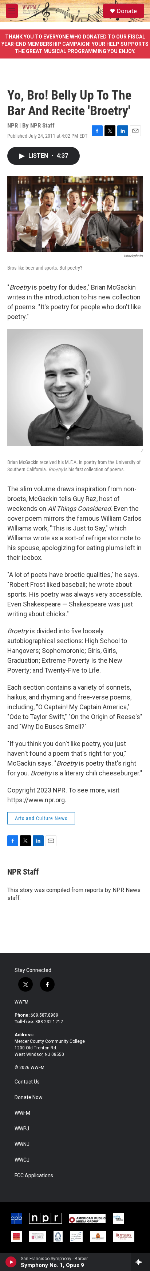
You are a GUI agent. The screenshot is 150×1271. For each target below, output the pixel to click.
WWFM (21, 1002)
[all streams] (140, 1262)
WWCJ (22, 1160)
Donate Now (29, 1097)
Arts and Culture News (41, 818)
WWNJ (22, 1144)
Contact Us (27, 1082)
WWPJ (22, 1128)
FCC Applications (34, 1175)
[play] (11, 1262)
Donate (127, 11)
